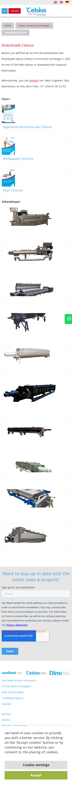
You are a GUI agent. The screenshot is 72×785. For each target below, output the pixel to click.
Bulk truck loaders (13, 692)
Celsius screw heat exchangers (34, 25)
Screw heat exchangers (16, 686)
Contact (15, 11)
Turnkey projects (12, 698)
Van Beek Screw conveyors (19, 680)
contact (34, 80)
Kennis (6, 720)
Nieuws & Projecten (14, 725)
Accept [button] (36, 775)
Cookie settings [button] (36, 765)
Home (8, 25)
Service (6, 714)
